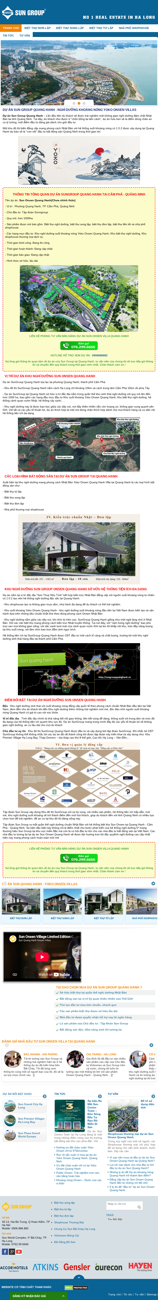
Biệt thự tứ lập (101, 28)
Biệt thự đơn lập (37, 28)
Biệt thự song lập (70, 28)
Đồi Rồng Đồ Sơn (65, 1242)
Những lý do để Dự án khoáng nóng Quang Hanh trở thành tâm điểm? (131, 1174)
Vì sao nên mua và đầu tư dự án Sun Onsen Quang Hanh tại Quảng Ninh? (132, 1159)
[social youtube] (19, 1250)
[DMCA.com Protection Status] (76, 1287)
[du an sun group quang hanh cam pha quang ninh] (17, 1203)
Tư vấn (24, 35)
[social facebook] (5, 1250)
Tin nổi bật (115, 1219)
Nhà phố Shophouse (134, 28)
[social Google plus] (12, 1250)
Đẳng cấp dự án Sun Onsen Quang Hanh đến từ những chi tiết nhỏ (131, 1181)
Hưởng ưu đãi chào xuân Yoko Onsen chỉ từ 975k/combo (74, 1149)
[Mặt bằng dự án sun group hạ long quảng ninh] (79, 72)
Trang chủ (11, 28)
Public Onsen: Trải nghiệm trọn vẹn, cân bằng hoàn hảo (78, 1174)
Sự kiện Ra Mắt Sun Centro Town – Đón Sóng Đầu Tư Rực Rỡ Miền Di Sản (94, 1114)
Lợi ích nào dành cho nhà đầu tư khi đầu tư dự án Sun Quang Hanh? (132, 1166)
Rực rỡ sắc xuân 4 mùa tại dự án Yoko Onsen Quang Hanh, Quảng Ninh (76, 1158)
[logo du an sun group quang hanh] (27, 7)
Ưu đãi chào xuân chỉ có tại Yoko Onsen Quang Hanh (76, 1167)
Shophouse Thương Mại (69, 1222)
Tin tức (8, 35)
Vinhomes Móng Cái (66, 1235)
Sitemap (152, 1294)
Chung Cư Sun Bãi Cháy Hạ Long (74, 1228)
